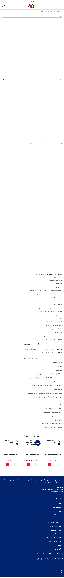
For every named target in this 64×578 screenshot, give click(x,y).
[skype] (42, 352)
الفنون (60, 503)
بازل (60, 511)
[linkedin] (47, 352)
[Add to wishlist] (59, 443)
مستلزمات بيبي (57, 545)
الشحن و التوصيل (59, 573)
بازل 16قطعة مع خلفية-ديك (53, 454)
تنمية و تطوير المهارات (47, 350)
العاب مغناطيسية (56, 515)
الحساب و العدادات (56, 507)
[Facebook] (55, 352)
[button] (60, 79)
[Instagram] (59, 567)
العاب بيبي (59, 519)
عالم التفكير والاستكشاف (47, 11)
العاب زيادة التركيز (56, 530)
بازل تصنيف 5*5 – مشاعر (11, 454)
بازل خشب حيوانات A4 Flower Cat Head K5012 (32, 455)
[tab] (36, 358)
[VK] (53, 352)
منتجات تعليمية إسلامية (54, 534)
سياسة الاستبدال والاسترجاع (56, 570)
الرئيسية (59, 11)
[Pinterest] (51, 352)
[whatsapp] (44, 352)
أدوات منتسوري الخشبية (54, 538)
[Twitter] (57, 352)
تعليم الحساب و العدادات (54, 522)
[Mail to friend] (49, 352)
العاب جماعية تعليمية (55, 526)
